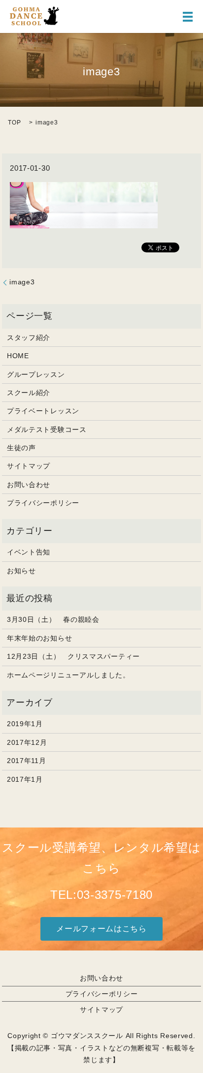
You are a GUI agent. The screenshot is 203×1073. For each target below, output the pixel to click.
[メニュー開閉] (188, 17)
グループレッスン (36, 374)
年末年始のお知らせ (39, 638)
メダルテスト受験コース (47, 429)
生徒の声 (21, 448)
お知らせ (21, 571)
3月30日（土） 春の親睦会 (53, 619)
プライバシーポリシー (43, 503)
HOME (18, 356)
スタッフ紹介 (28, 337)
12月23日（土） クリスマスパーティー (73, 656)
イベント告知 (28, 552)
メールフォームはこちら (101, 928)
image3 (21, 282)
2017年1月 (25, 779)
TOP (14, 122)
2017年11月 (26, 761)
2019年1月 (25, 724)
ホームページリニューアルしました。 (68, 675)
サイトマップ (28, 466)
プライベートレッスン (43, 411)
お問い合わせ (28, 485)
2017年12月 (27, 742)
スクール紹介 (28, 393)
